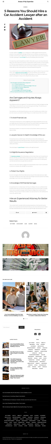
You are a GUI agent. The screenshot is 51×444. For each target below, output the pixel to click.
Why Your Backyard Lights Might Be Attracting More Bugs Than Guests (17, 377)
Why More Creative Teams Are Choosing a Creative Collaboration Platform (37, 315)
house (43, 354)
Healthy (35, 353)
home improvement (34, 354)
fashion (45, 347)
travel (34, 366)
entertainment (31, 347)
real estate (31, 363)
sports (31, 365)
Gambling (30, 351)
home (40, 353)
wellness (35, 368)
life (41, 358)
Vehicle (45, 366)
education (41, 346)
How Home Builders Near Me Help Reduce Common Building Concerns (13, 315)
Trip (40, 366)
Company (33, 346)
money (38, 359)
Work (41, 368)
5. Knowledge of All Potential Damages (21, 90)
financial (37, 349)
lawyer (30, 223)
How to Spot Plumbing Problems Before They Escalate (16, 369)
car (38, 344)
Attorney (13, 223)
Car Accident (20, 223)
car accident (23, 57)
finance (31, 349)
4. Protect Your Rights (17, 88)
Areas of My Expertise (25, 2)
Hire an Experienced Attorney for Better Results (21, 91)
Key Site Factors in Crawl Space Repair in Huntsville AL (17, 353)
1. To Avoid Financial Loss (18, 84)
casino (43, 344)
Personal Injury (34, 361)
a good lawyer (21, 147)
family (39, 347)
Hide (33, 80)
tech (36, 365)
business (32, 344)
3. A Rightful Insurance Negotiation (20, 87)
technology (43, 365)
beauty (43, 342)
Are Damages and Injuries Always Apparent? (20, 82)
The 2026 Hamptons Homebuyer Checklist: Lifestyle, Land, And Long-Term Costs (17, 361)
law (26, 223)
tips (29, 366)
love (45, 358)
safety (38, 363)
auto (38, 342)
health (37, 351)
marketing (31, 359)
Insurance (31, 356)
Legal (36, 223)
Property (42, 361)
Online (44, 359)
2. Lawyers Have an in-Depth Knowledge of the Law (24, 85)
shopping (44, 363)
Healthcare (44, 351)
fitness (44, 349)
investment (39, 356)
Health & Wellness (25, 246)
